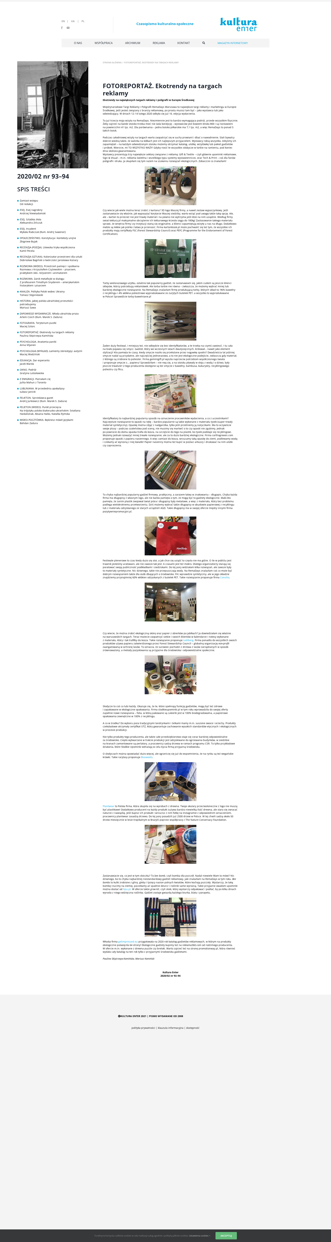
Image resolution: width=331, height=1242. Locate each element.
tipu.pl (127, 889)
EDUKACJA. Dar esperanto (34, 360)
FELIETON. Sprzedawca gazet (36, 397)
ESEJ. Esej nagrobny (31, 210)
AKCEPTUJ (226, 1235)
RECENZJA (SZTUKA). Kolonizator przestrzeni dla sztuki (51, 256)
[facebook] (62, 27)
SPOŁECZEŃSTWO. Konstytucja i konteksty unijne (48, 238)
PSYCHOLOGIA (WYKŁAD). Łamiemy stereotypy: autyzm (51, 351)
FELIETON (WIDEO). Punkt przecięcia (40, 407)
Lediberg (188, 640)
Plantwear (108, 806)
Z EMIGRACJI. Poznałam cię (35, 379)
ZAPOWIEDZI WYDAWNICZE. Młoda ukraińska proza (49, 313)
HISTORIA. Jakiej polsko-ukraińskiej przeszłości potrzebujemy (46, 302)
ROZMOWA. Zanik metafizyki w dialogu (42, 278)
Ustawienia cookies (199, 1235)
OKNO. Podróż (28, 369)
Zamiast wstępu (29, 200)
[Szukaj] (203, 43)
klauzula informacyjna (170, 1027)
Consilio (224, 577)
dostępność (192, 1027)
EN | (66, 21)
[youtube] (68, 27)
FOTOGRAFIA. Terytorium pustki (38, 323)
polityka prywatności (143, 1027)
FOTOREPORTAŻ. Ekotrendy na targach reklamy (47, 332)
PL (83, 21)
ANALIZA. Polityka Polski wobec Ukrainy (42, 291)
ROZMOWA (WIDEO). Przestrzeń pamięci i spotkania (49, 266)
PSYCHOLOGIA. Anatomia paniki (38, 341)
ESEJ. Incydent (28, 228)
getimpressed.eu (128, 941)
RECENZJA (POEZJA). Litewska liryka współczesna (47, 247)
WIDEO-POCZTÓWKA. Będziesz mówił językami (46, 419)
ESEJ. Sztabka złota (30, 219)
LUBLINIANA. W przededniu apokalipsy (42, 388)
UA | (76, 21)
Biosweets (147, 757)
